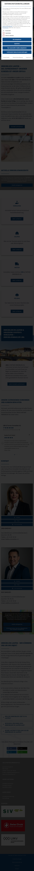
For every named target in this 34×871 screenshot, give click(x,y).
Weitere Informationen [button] (17, 42)
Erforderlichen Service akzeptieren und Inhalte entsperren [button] (17, 38)
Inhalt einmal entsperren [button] (17, 34)
